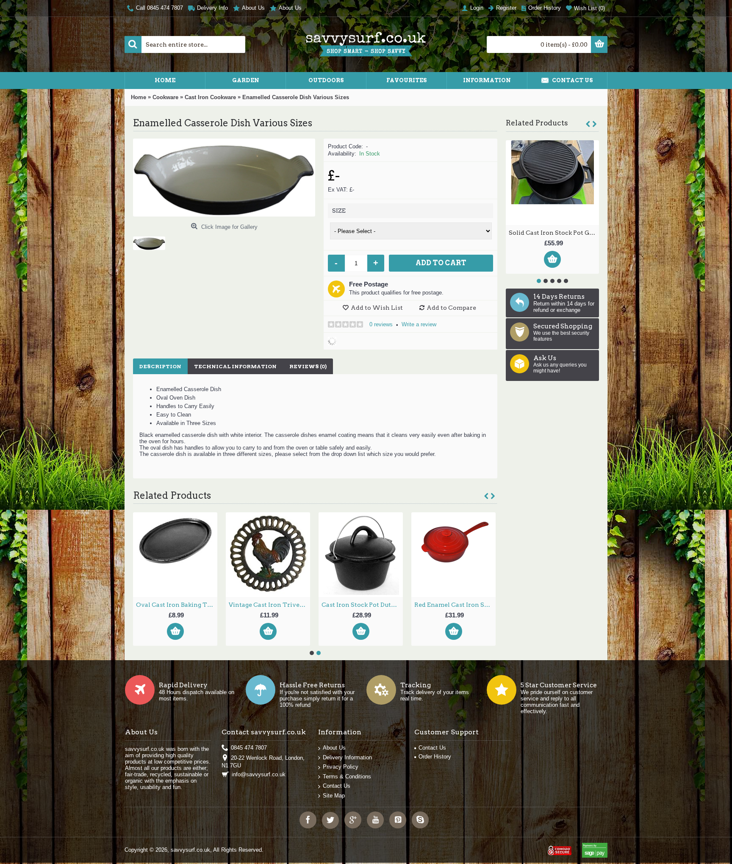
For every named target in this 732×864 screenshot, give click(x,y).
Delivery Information (347, 757)
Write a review (419, 324)
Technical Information (235, 366)
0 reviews (381, 324)
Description (160, 366)
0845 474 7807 (249, 748)
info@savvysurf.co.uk (259, 774)
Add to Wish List (377, 307)
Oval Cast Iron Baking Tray (552, 232)
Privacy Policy (340, 767)
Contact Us (336, 786)
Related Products (537, 123)
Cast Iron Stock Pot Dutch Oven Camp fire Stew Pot (455, 604)
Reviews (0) (308, 366)
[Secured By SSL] (559, 847)
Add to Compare (451, 307)
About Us (334, 748)
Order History (435, 756)
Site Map (334, 795)
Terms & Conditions (347, 776)
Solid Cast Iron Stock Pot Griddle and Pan (176, 604)
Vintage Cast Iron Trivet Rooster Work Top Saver (362, 604)
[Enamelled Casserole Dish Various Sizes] (152, 240)
